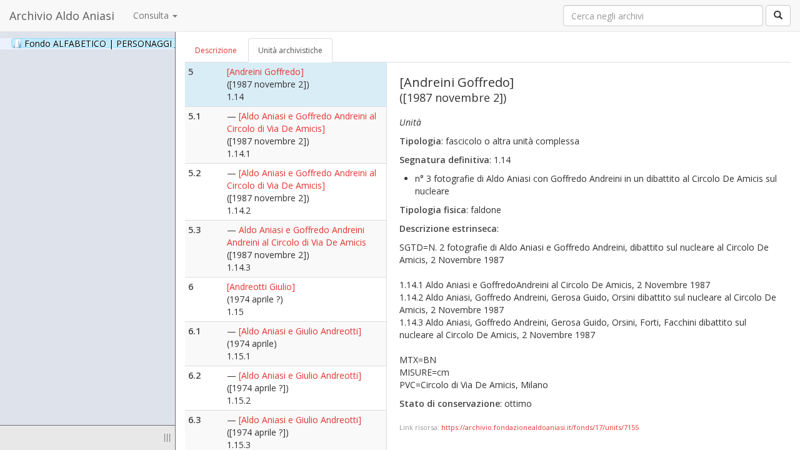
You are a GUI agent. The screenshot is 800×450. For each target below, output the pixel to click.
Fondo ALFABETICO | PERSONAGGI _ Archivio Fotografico (157, 43)
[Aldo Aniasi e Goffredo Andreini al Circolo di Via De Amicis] (301, 122)
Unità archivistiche (290, 50)
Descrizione (216, 50)
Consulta (152, 15)
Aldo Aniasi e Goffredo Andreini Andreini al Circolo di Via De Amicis (296, 236)
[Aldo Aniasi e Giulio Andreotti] (300, 331)
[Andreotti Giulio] (261, 286)
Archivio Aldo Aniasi (61, 15)
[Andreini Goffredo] (265, 72)
